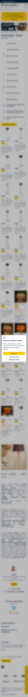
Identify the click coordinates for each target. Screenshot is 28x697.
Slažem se (14, 353)
